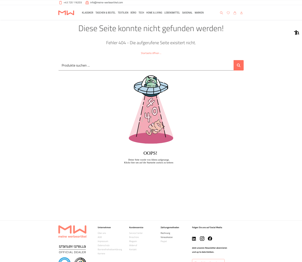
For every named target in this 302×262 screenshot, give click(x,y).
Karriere (101, 253)
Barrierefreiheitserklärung (110, 249)
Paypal (164, 241)
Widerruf (133, 245)
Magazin (133, 241)
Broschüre (134, 237)
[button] (296, 32)
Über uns (102, 233)
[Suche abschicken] (239, 65)
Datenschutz (103, 245)
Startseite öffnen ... (151, 53)
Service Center (136, 233)
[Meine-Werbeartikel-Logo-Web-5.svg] (66, 13)
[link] (87, 12)
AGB (100, 237)
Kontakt (133, 249)
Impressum (103, 241)
